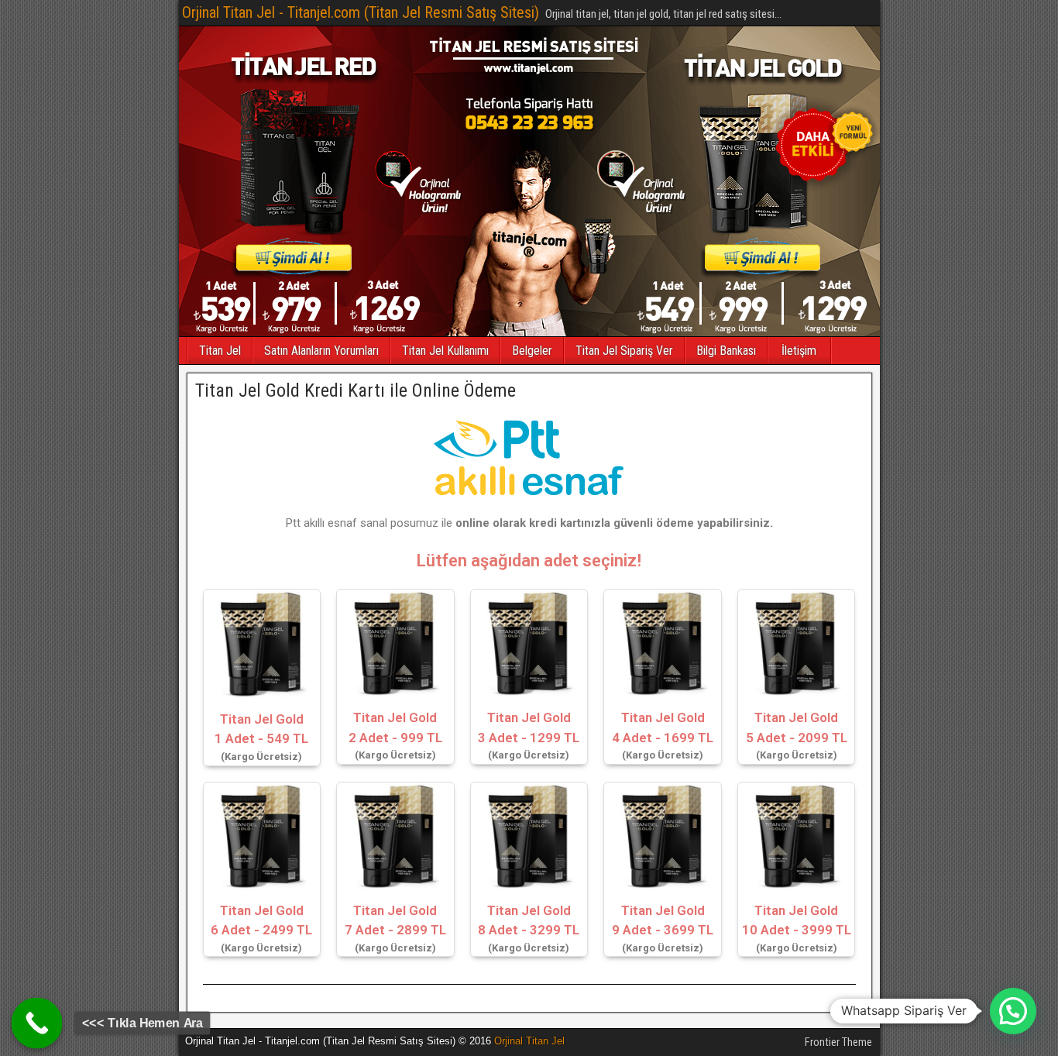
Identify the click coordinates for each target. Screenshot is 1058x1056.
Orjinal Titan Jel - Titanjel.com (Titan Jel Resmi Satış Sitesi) (360, 12)
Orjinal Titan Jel (529, 1041)
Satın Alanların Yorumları (321, 350)
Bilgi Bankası (726, 350)
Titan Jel (220, 350)
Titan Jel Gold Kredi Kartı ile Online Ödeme (355, 390)
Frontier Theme (838, 1042)
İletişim (798, 350)
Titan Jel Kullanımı (445, 350)
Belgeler (532, 350)
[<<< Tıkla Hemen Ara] (37, 1023)
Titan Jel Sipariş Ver (624, 350)
